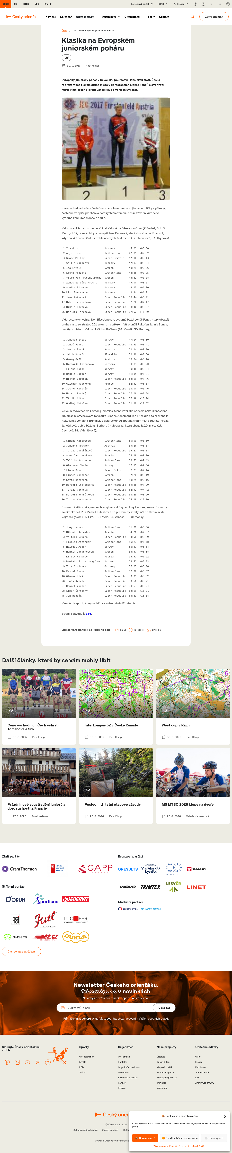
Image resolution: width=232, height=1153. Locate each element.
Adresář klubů (202, 1072)
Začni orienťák (214, 16)
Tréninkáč (161, 1083)
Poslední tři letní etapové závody (113, 804)
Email (123, 630)
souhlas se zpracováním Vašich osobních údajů (137, 1018)
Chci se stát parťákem (21, 951)
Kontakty (122, 1062)
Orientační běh (86, 1056)
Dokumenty (124, 1072)
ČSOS (6, 4)
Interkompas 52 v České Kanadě (111, 725)
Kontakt (164, 16)
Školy (151, 16)
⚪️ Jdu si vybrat (213, 1138)
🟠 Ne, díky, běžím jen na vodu (180, 1138)
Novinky (51, 16)
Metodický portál (140, 4)
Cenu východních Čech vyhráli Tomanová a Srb (33, 727)
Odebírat (164, 1007)
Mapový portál (164, 1067)
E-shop (180, 4)
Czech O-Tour (163, 1062)
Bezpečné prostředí (128, 1077)
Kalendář (66, 16)
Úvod (64, 30)
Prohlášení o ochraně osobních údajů (186, 1146)
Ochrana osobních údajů (85, 1130)
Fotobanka (200, 1067)
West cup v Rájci (176, 725)
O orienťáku (132, 16)
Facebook (139, 630)
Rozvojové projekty (167, 1077)
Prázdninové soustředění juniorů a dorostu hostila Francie (36, 806)
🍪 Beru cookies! (145, 1138)
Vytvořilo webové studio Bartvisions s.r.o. (116, 1140)
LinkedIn (156, 630)
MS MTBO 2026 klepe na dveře (188, 804)
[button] (225, 1116)
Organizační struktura (129, 1067)
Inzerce (122, 1088)
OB (15, 4)
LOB (37, 4)
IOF (197, 1077)
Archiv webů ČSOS (204, 1083)
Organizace (109, 16)
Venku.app (162, 1088)
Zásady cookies (161, 1146)
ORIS (161, 4)
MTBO (26, 4)
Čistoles (161, 1056)
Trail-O (48, 4)
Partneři (122, 1083)
